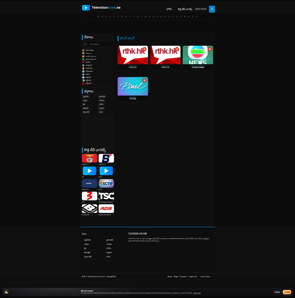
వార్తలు (85, 100)
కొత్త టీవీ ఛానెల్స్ (185, 9)
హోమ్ (169, 9)
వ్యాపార (101, 108)
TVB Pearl (132, 98)
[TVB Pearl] (133, 86)
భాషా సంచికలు (206, 277)
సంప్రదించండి (193, 276)
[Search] (85, 44)
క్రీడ (84, 104)
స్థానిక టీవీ (102, 96)
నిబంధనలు (183, 276)
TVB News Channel (198, 67)
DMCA (169, 277)
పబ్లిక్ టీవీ (86, 96)
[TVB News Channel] (198, 55)
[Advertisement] (147, 27)
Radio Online (200, 9)
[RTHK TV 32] (165, 55)
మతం (101, 112)
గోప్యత (176, 276)
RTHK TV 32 (165, 67)
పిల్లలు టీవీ (86, 112)
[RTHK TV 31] (133, 55)
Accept (287, 292)
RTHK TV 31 (132, 67)
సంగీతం (101, 100)
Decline (277, 292)
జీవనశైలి (85, 108)
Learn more (197, 293)
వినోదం (101, 104)
